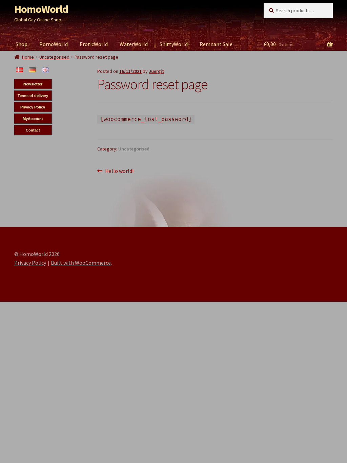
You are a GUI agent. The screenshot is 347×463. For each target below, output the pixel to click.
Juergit (156, 71)
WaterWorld (134, 44)
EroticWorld (94, 44)
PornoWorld (53, 44)
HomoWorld (41, 9)
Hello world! (119, 171)
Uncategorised (133, 149)
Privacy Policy (30, 262)
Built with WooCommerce (81, 262)
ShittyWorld (174, 44)
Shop (21, 44)
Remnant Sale (216, 44)
